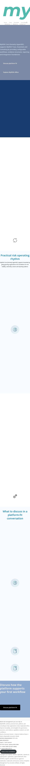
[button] (10, 63)
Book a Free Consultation (8, 751)
